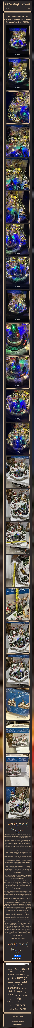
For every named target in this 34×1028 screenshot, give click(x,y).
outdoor (10, 974)
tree (11, 1006)
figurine (24, 988)
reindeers (17, 982)
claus (24, 981)
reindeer (20, 1005)
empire (19, 992)
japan (14, 985)
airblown (25, 995)
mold (12, 991)
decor (17, 969)
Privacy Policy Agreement (18, 1021)
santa (23, 1009)
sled (20, 995)
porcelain (10, 982)
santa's (17, 1002)
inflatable (13, 1009)
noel (25, 999)
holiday (10, 1002)
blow (10, 994)
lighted (25, 968)
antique (11, 999)
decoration (20, 974)
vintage (21, 978)
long (28, 975)
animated (25, 1002)
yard (10, 978)
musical (20, 985)
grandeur (10, 969)
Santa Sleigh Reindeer (17, 1016)
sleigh (18, 998)
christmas (14, 987)
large (25, 992)
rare (11, 972)
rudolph (22, 972)
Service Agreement (17, 1024)
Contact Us (17, 1019)
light (16, 995)
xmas (16, 972)
